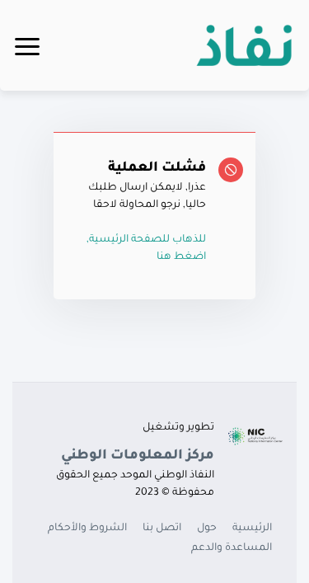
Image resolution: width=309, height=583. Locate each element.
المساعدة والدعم (231, 548)
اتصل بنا (162, 528)
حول (207, 528)
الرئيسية (252, 528)
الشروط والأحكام (87, 528)
